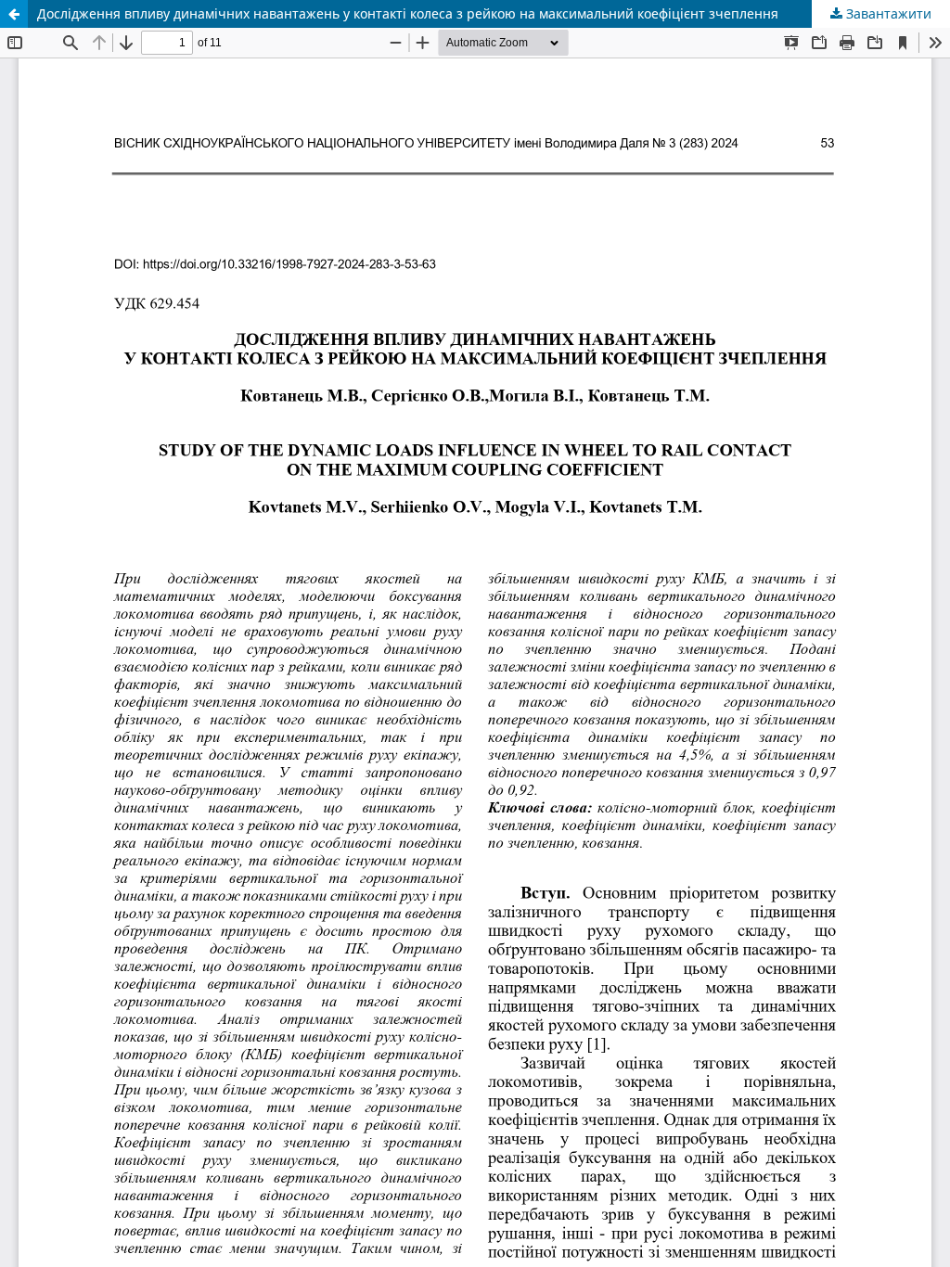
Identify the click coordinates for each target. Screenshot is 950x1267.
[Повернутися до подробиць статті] (14, 14)
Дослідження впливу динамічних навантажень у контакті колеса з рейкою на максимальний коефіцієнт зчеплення (407, 13)
